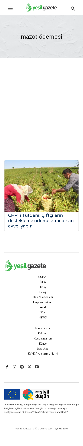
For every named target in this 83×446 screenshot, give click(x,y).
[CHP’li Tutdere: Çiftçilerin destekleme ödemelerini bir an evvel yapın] (41, 186)
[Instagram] (14, 367)
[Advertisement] (41, 101)
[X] (29, 367)
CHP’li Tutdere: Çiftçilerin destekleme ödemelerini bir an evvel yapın (41, 221)
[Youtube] (37, 367)
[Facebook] (7, 367)
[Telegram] (21, 367)
